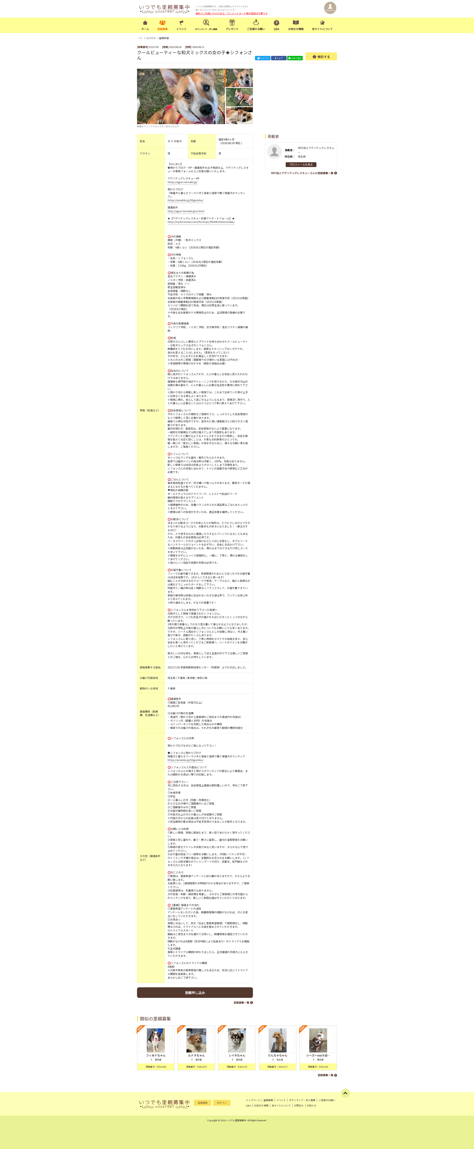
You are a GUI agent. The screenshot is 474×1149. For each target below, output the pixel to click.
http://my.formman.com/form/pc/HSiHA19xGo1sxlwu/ (201, 222)
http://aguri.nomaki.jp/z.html (186, 211)
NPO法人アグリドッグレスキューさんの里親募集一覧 (302, 173)
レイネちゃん (237, 1055)
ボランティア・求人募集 (302, 1100)
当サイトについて (322, 29)
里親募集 (162, 29)
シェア (280, 58)
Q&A (276, 29)
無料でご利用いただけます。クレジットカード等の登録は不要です (232, 13)
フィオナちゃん (156, 1055)
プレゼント (232, 29)
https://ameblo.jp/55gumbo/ (185, 200)
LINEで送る (296, 58)
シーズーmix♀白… (318, 1055)
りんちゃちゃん (277, 1055)
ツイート (264, 58)
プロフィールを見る (301, 164)
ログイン (222, 1102)
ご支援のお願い (256, 29)
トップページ (253, 1100)
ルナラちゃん (196, 1055)
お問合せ (299, 1105)
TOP (140, 38)
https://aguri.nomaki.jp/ (182, 182)
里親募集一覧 (241, 1002)
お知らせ (311, 1105)
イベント (181, 29)
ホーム (145, 29)
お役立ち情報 (296, 29)
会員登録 (202, 1102)
